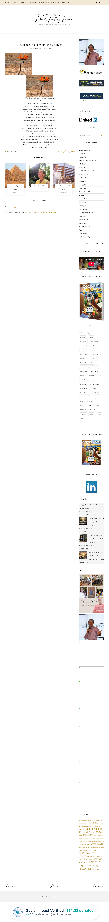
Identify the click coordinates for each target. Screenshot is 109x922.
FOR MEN (92, 358)
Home (7, 2)
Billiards (81, 153)
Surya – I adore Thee (39, 186)
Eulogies (81, 164)
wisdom (99, 414)
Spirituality (93, 409)
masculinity (91, 375)
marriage (82, 375)
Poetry (43, 41)
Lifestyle (81, 181)
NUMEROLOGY (84, 388)
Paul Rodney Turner (37, 48)
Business (81, 157)
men (100, 375)
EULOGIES (96, 350)
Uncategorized (83, 226)
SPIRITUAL (83, 409)
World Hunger (83, 237)
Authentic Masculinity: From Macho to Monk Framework (96, 539)
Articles (14, 2)
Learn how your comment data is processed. (43, 212)
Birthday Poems (94, 341)
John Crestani (94, 367)
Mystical (81, 188)
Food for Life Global (85, 171)
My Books (24, 2)
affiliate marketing (84, 333)
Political (81, 209)
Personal (36, 41)
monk (91, 379)
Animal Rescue (83, 150)
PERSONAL (10, 151)
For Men (81, 178)
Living (81, 185)
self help (91, 401)
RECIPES (82, 401)
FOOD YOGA (96, 354)
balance (91, 337)
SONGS (90, 405)
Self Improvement (84, 212)
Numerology (82, 195)
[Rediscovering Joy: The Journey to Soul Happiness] (83, 521)
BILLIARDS (83, 341)
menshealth (83, 379)
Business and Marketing (86, 160)
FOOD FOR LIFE (84, 354)
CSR (88, 350)
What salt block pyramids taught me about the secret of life (15, 187)
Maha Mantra (83, 371)
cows (81, 350)
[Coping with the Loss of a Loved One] (83, 555)
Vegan (80, 230)
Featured (81, 167)
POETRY (16, 151)
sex (98, 401)
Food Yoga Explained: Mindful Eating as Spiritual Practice (49, 2)
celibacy (94, 345)
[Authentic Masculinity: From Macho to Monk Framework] (83, 538)
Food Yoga (82, 174)
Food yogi (82, 358)
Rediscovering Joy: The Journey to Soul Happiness (96, 522)
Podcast (81, 202)
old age (94, 388)
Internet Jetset (83, 367)
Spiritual (81, 219)
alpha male (95, 333)
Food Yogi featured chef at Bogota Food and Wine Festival (64, 187)
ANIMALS (82, 337)
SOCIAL (82, 405)
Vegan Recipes (83, 233)
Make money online (95, 371)
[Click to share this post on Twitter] (64, 151)
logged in (16, 207)
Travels (81, 223)
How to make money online (86, 362)
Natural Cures (83, 192)
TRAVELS (82, 414)
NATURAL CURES (94, 384)
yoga (81, 418)
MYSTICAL (83, 384)
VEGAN (91, 414)
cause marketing (84, 345)
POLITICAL (92, 397)
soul (98, 405)
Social (80, 216)
